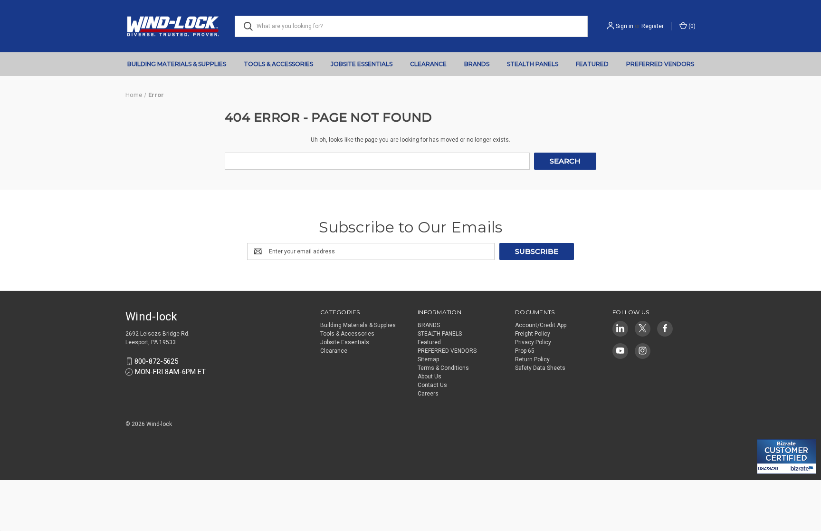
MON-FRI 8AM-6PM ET (170, 371)
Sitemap (428, 359)
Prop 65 (525, 351)
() (691, 26)
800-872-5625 (156, 361)
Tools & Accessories (278, 64)
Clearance (428, 64)
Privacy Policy (533, 342)
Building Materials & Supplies (176, 64)
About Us (429, 376)
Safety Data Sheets (540, 368)
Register (652, 26)
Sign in (624, 26)
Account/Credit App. (541, 325)
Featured (592, 64)
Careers (428, 393)
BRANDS (476, 64)
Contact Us (432, 385)
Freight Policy (532, 333)
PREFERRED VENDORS (660, 64)
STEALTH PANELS (532, 64)
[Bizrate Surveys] (770, 433)
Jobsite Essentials (361, 64)
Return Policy (532, 359)
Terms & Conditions (443, 368)
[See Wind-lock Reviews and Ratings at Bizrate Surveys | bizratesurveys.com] (786, 456)
